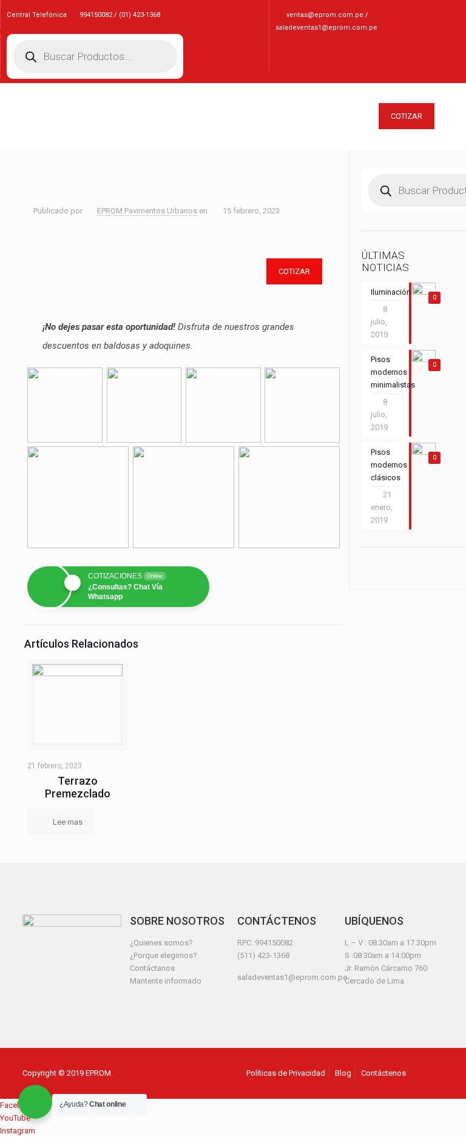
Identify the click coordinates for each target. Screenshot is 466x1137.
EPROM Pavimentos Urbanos (147, 210)
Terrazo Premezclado (77, 787)
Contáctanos (152, 968)
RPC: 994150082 (265, 942)
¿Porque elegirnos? (163, 955)
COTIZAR (406, 116)
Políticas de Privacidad (285, 1073)
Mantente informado (165, 980)
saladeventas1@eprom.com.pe (292, 977)
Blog (343, 1073)
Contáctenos (383, 1073)
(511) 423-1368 (263, 955)
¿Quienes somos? (161, 942)
